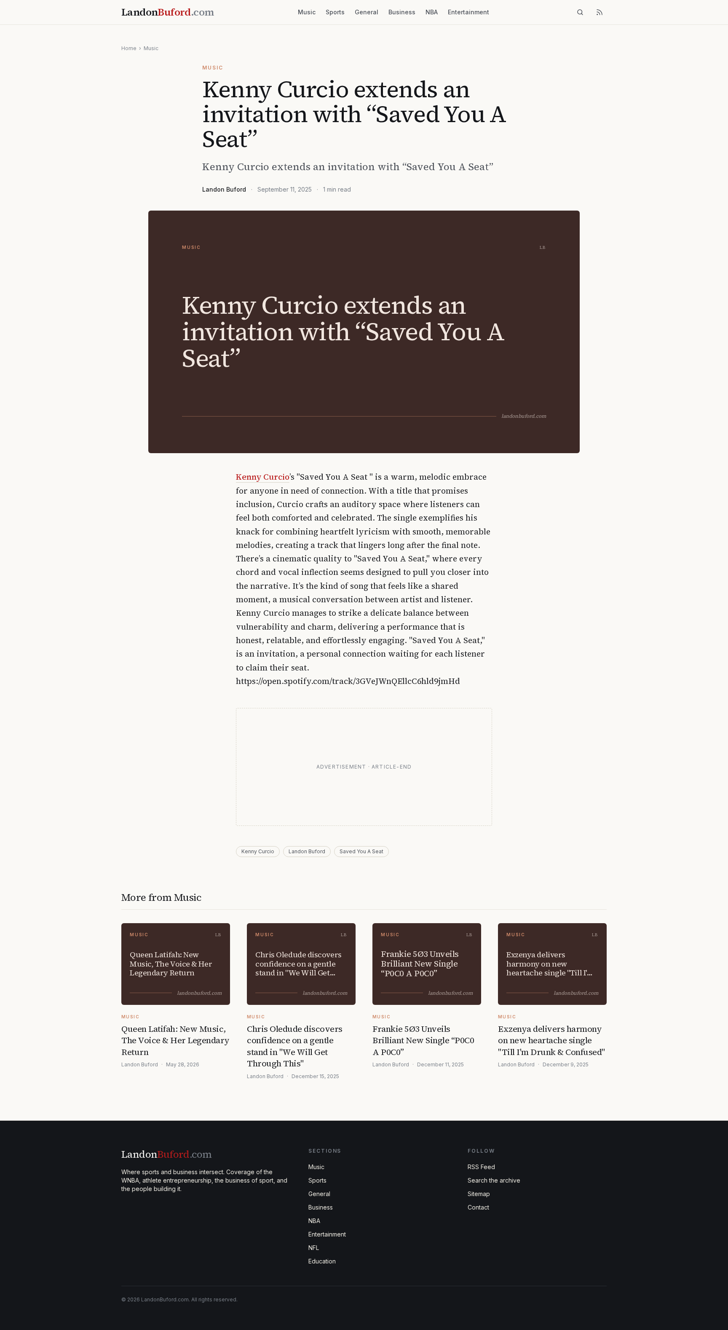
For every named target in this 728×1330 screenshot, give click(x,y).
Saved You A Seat (361, 851)
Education (322, 1261)
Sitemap (479, 1193)
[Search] (580, 12)
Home (128, 48)
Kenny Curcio (262, 476)
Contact (478, 1207)
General (366, 12)
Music (307, 12)
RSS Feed (481, 1166)
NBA (432, 12)
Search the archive (494, 1180)
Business (401, 12)
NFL (313, 1247)
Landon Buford (224, 189)
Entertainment (468, 12)
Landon (166, 1154)
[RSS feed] (599, 12)
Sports (335, 12)
